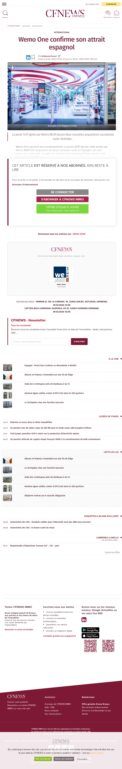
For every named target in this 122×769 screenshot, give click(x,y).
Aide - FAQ (49, 707)
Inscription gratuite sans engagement (59, 636)
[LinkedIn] (28, 57)
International (62, 32)
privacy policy (97, 753)
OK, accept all (43, 759)
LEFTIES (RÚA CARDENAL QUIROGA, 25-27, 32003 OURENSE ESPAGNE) (62, 310)
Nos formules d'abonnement (95, 707)
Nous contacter (52, 710)
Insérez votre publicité (17, 701)
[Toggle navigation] (3, 4)
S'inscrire (79, 341)
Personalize (82, 759)
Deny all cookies (64, 759)
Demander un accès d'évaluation (19, 629)
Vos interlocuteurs (53, 713)
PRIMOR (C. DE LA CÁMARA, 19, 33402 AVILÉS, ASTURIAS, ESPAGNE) (71, 303)
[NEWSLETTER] (116, 13)
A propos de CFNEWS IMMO (58, 704)
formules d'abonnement (25, 184)
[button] (5, 11)
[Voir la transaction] (12, 68)
